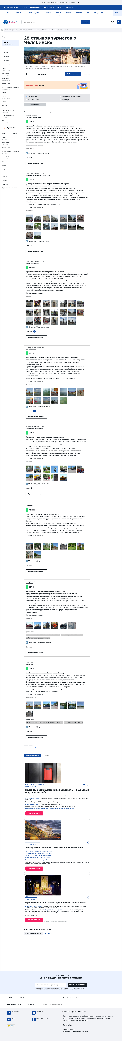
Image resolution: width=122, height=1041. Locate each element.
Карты (87, 13)
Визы (59, 7)
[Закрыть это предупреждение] (78, 2)
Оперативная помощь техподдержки (61, 808)
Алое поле (29, 505)
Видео (4, 169)
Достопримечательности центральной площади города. (47, 184)
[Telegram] (87, 897)
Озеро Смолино (31, 349)
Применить (34, 104)
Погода (79, 13)
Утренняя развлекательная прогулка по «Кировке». (46, 272)
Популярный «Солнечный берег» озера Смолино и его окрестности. (52, 357)
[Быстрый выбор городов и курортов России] (12, 13)
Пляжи (4, 180)
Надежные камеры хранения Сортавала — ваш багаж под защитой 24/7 (57, 791)
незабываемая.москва (32, 842)
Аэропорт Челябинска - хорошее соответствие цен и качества (50, 126)
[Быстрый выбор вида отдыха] (42, 13)
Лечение (5, 184)
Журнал (49, 13)
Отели (24, 7)
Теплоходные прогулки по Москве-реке (38, 853)
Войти (113, 22)
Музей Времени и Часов (33, 906)
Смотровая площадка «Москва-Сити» (37, 857)
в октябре (7, 64)
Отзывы (59, 13)
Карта (4, 92)
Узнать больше (34, 868)
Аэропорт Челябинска (33, 117)
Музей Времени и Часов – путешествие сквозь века (55, 902)
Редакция (23, 997)
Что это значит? (71, 2)
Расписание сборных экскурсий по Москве (39, 860)
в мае (6, 52)
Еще (117, 13)
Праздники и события (9, 188)
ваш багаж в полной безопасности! (64, 796)
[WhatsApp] (87, 785)
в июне (6, 56)
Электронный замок (32, 798)
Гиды (3, 162)
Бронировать (34, 813)
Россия (6, 13)
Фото (4, 101)
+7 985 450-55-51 (30, 899)
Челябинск (7, 37)
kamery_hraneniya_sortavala (34, 784)
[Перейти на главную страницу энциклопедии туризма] (10, 22)
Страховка (69, 7)
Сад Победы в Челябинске (34, 428)
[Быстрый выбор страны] (24, 13)
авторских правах (92, 1016)
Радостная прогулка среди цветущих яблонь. (43, 514)
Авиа (35, 7)
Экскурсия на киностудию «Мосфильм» (38, 855)
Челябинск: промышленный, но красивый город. (45, 673)
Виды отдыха (34, 13)
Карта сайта (67, 1025)
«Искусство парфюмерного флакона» (56, 910)
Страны (19, 13)
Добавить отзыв (73, 74)
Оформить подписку (77, 985)
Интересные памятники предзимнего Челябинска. (46, 591)
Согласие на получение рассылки (67, 989)
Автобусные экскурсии (33, 851)
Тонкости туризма (11, 30)
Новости (69, 13)
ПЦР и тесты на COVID (9, 134)
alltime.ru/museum (31, 897)
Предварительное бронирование (36, 808)
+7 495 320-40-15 (30, 844)
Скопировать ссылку (32, 933)
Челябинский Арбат (32, 263)
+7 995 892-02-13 (30, 786)
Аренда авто (49, 7)
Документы (30, 1004)
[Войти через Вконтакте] (119, 22)
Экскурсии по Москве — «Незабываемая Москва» (54, 847)
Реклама (14, 1004)
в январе (7, 49)
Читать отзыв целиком (34, 145)
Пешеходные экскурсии (50, 851)
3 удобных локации (31, 804)
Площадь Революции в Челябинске (38, 175)
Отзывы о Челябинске (49, 30)
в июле (6, 60)
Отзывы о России (33, 30)
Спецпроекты (99, 13)
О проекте (11, 997)
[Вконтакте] (84, 785)
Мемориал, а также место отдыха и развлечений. (45, 437)
